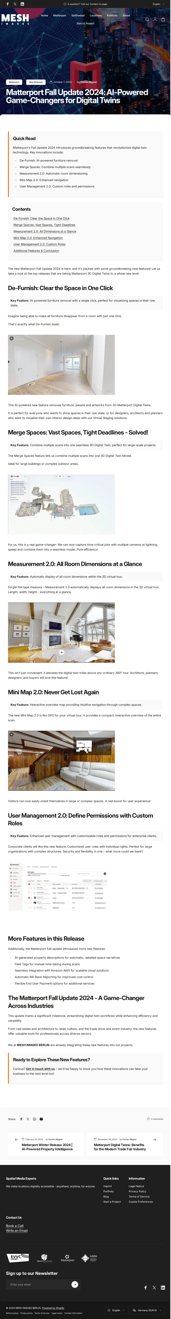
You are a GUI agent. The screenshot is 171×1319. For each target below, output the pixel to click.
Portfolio (108, 1191)
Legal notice (56, 1313)
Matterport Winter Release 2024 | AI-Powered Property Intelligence (47, 1147)
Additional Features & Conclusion (36, 250)
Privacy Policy (137, 1191)
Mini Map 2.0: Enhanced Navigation (38, 238)
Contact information (73, 1313)
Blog (106, 1196)
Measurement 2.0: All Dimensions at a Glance (45, 231)
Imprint (107, 1186)
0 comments (157, 1119)
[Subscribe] (74, 1284)
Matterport (14, 82)
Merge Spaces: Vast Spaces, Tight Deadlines (44, 225)
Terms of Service (139, 1196)
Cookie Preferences (141, 1201)
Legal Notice (136, 1186)
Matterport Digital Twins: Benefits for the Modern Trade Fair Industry (120, 1147)
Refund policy (12, 1313)
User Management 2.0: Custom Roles (39, 244)
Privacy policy (26, 1313)
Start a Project (112, 1201)
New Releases (36, 82)
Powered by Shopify (53, 1307)
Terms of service (42, 1313)
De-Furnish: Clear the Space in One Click (42, 218)
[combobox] (159, 4)
